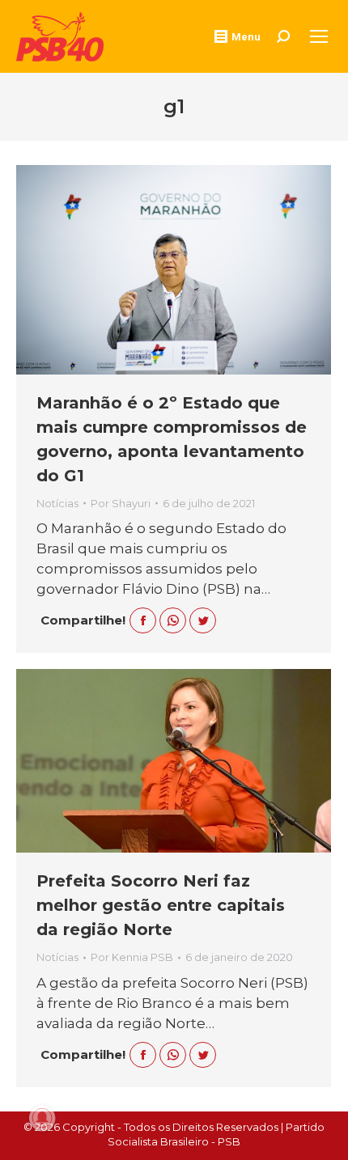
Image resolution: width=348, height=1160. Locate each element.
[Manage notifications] (42, 1118)
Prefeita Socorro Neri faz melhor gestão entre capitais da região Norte (160, 905)
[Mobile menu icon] (319, 36)
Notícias (57, 503)
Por (121, 503)
